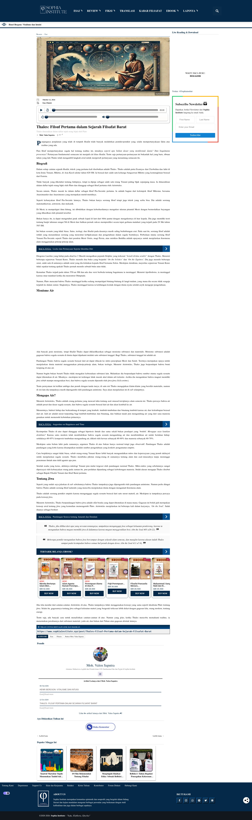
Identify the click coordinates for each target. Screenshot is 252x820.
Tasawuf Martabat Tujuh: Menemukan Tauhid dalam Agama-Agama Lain (52, 776)
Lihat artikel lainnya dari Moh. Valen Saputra (99, 713)
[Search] (217, 11)
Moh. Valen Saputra (100, 665)
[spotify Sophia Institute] (199, 800)
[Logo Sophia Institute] (53, 10)
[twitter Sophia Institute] (205, 800)
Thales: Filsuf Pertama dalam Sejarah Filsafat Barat (68, 703)
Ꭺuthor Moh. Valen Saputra (74, 636)
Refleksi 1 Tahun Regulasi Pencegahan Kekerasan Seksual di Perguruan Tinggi (141, 778)
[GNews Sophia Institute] (212, 800)
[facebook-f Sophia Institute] (179, 800)
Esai (51, 636)
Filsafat (59, 636)
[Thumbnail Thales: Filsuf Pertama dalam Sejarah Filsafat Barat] (103, 66)
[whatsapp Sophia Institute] (192, 800)
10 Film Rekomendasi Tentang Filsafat (81, 775)
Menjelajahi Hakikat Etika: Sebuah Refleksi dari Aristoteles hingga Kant (111, 778)
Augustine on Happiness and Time (68, 424)
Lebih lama (157, 736)
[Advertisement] (195, 53)
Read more (48, 694)
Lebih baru (43, 736)
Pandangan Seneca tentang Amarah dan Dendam (75, 516)
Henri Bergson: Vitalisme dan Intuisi (25, 24)
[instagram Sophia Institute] (185, 800)
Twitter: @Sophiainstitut (182, 91)
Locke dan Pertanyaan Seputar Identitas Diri (73, 248)
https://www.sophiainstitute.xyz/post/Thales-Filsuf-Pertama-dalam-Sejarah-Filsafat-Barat (94, 631)
